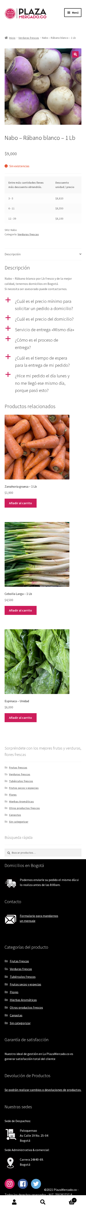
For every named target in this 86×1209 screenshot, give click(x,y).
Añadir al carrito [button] (20, 503)
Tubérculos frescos (21, 781)
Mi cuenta (14, 1202)
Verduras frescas (28, 38)
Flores (13, 794)
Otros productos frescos (24, 808)
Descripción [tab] (13, 254)
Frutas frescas (18, 767)
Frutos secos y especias (24, 788)
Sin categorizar (18, 821)
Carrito (66, 1199)
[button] (75, 54)
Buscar (43, 1202)
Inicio (12, 38)
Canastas (15, 815)
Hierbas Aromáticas (21, 801)
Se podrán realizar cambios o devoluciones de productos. (43, 1090)
